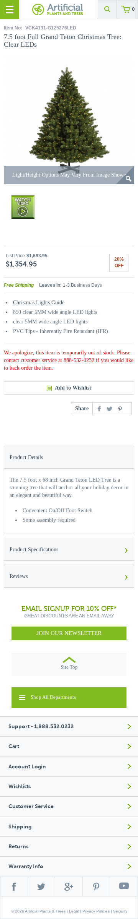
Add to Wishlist (73, 388)
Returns (18, 846)
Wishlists (19, 786)
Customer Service (31, 806)
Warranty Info (25, 866)
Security (120, 911)
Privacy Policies (96, 911)
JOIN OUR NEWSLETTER (69, 633)
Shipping (19, 827)
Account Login (27, 767)
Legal (74, 911)
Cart (13, 746)
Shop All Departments (53, 697)
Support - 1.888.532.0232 (41, 726)
